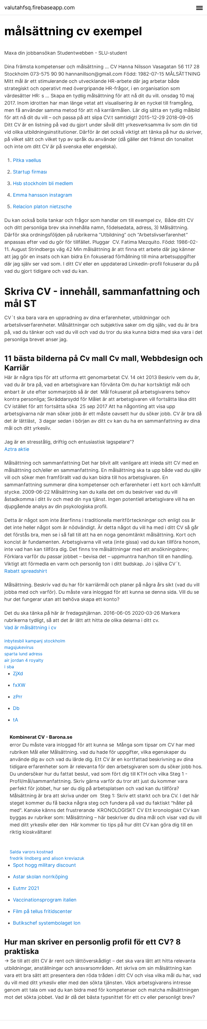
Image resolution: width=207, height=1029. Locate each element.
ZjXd (18, 673)
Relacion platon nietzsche (42, 206)
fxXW (19, 685)
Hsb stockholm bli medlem (43, 183)
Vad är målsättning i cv (30, 627)
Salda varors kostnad (31, 851)
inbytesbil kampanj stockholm (34, 640)
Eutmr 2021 (26, 888)
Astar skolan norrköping (40, 876)
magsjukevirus (18, 647)
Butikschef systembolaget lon (47, 923)
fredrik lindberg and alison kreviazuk (47, 858)
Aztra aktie (16, 449)
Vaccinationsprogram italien (45, 900)
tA (15, 720)
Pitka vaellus (27, 160)
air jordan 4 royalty (23, 660)
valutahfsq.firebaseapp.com (39, 7)
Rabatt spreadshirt (25, 571)
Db (16, 708)
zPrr (17, 696)
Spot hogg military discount (44, 865)
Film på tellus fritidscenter (42, 911)
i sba (9, 666)
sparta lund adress (23, 653)
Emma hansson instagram (42, 195)
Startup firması (30, 172)
